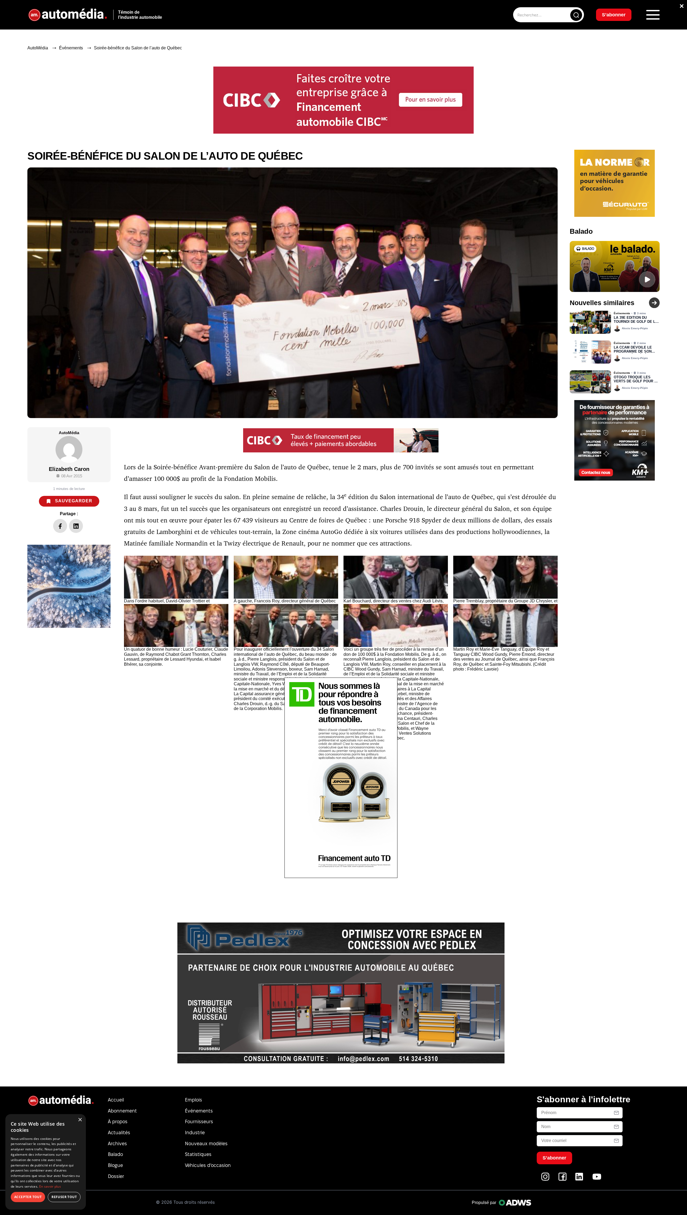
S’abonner (387, 627)
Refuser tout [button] (64, 1197)
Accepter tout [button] (28, 1197)
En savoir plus (50, 1186)
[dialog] (45, 1162)
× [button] (80, 1120)
